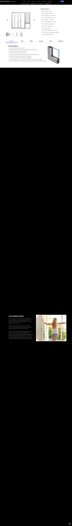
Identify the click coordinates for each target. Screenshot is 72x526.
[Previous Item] (7, 20)
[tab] (12, 41)
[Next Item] (34, 20)
